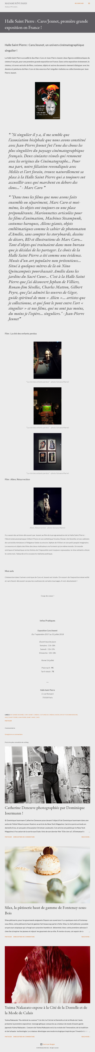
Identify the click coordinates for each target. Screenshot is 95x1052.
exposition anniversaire (69, 714)
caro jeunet (28, 714)
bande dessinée (18, 714)
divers (57, 714)
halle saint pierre (11, 717)
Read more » (86, 837)
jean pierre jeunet (24, 717)
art (11, 714)
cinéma (36, 714)
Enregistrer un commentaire (13, 734)
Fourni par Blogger (48, 1044)
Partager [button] (8, 721)
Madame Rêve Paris (16, 3)
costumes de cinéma (46, 714)
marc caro (36, 717)
